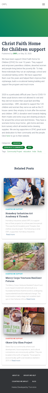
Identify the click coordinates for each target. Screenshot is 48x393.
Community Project (14, 152)
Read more (10, 234)
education (27, 152)
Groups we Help (30, 375)
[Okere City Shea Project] (24, 321)
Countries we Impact (20, 381)
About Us (15, 375)
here (8, 136)
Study (39, 152)
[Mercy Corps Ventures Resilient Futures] (24, 256)
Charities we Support (14, 209)
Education (16, 143)
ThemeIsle (32, 387)
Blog (34, 381)
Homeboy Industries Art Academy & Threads (19, 215)
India (29, 147)
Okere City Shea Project (19, 342)
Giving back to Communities (13, 147)
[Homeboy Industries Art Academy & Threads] (24, 191)
